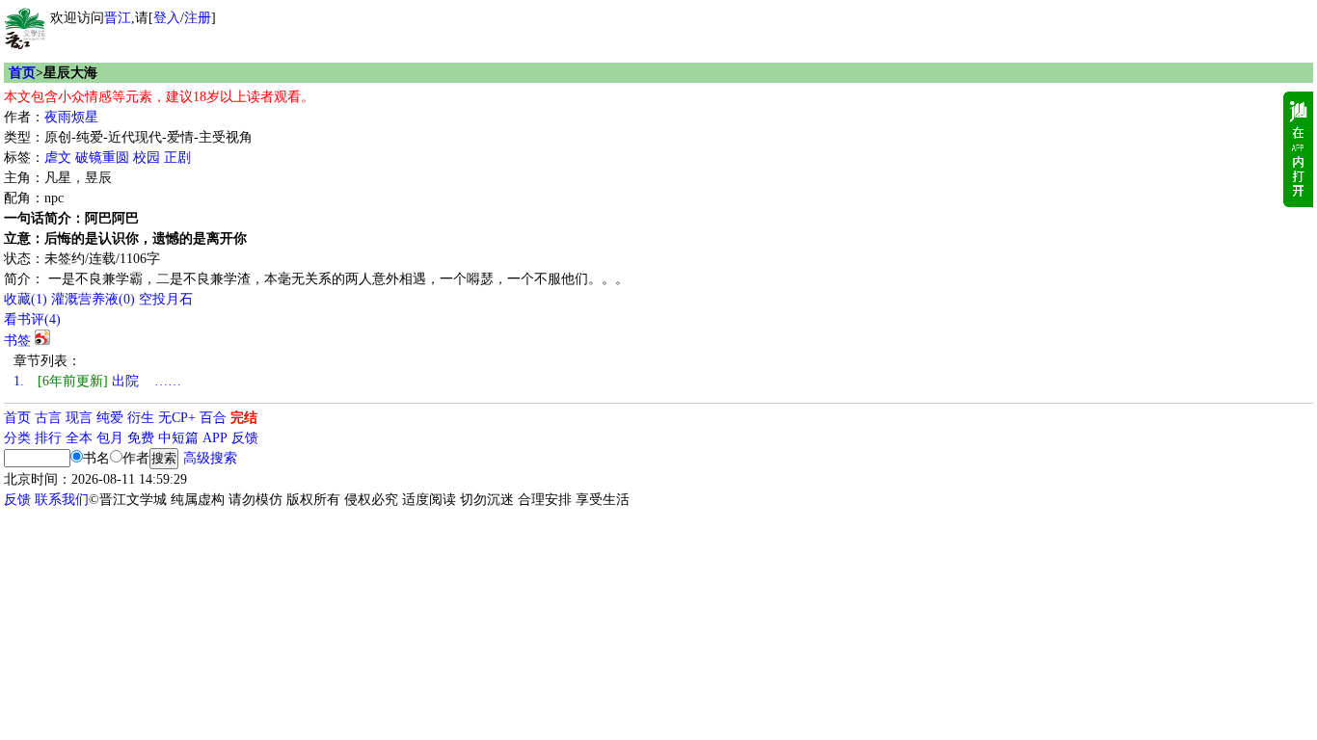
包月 (109, 438)
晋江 (117, 18)
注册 (197, 18)
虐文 (57, 157)
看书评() (32, 319)
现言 (79, 417)
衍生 (140, 417)
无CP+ (177, 417)
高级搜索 (210, 458)
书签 (17, 340)
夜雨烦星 (71, 117)
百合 (213, 417)
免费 (140, 438)
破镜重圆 (102, 157)
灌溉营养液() (93, 299)
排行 (48, 438)
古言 (48, 417)
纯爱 (109, 417)
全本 (79, 438)
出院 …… (97, 381)
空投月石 (166, 299)
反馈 (244, 438)
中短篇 (178, 438)
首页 (22, 73)
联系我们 (62, 499)
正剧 (177, 157)
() (25, 299)
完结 (243, 417)
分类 (17, 438)
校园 (146, 157)
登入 (166, 18)
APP (215, 438)
